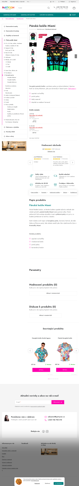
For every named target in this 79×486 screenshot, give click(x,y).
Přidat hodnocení (53, 293)
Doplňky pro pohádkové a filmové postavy (15, 115)
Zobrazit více (51, 151)
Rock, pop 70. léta (9, 50)
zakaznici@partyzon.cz (56, 417)
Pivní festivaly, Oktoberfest (11, 122)
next (76, 351)
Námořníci (8, 88)
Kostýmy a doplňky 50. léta (11, 46)
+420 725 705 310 (62, 7)
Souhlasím (59, 483)
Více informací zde (35, 480)
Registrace (73, 1)
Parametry (44, 192)
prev (30, 351)
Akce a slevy (10, 136)
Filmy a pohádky (9, 104)
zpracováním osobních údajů (38, 406)
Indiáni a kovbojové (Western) (12, 95)
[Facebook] (43, 431)
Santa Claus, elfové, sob (11, 70)
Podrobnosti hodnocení (50, 29)
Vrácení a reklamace (7, 462)
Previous (30, 162)
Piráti (6, 90)
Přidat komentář (45, 315)
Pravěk (7, 102)
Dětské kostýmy (11, 109)
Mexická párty (8, 93)
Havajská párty (9, 75)
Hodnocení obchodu (51, 145)
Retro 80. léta (8, 52)
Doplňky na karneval (12, 35)
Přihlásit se (57, 402)
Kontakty (4, 453)
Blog (3, 456)
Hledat (48, 8)
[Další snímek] (76, 56)
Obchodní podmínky (7, 465)
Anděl (8, 66)
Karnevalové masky (12, 26)
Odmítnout (47, 483)
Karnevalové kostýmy (12, 31)
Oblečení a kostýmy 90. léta (12, 55)
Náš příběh (4, 1)
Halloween (8, 57)
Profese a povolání (10, 97)
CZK (53, 1)
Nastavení (37, 483)
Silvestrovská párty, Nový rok (12, 119)
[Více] (72, 15)
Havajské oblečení (11, 77)
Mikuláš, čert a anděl (10, 59)
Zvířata (7, 100)
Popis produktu (34, 192)
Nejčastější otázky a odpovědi (17, 1)
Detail (41, 370)
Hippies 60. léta (9, 48)
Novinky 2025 (10, 132)
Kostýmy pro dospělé (12, 107)
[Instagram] (47, 431)
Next (72, 162)
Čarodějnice (8, 73)
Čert (8, 64)
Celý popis (71, 89)
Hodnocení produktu (55, 192)
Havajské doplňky (11, 80)
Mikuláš (9, 62)
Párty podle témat (11, 40)
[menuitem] (10, 15)
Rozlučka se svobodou (10, 86)
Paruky (9, 111)
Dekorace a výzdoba (12, 127)
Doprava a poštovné (7, 459)
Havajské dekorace (12, 82)
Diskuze (65, 192)
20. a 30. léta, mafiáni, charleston (13, 43)
